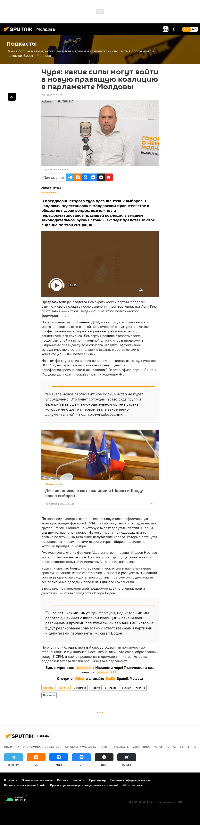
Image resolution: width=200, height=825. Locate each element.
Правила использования (37, 780)
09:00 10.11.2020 (52, 95)
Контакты (79, 780)
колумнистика (165, 746)
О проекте (10, 780)
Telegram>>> (106, 672)
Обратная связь (133, 785)
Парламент (49, 695)
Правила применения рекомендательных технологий (84, 785)
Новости (95, 687)
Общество (52, 746)
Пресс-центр (97, 780)
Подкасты (48, 687)
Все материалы (49, 192)
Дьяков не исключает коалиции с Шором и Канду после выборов (94, 493)
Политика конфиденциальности (130, 780)
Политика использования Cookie (25, 785)
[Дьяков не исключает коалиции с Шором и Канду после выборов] (100, 455)
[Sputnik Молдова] (19, 32)
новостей (83, 667)
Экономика (32, 746)
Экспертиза (79, 687)
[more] (152, 503)
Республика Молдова (80, 746)
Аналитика (141, 746)
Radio (110, 678)
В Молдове (110, 687)
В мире (185, 746)
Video (79, 678)
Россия (105, 746)
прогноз (140, 687)
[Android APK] (16, 799)
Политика (53, 484)
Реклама (62, 780)
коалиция (126, 687)
